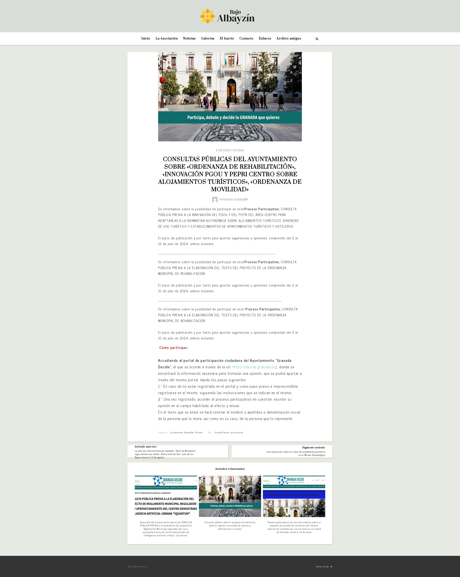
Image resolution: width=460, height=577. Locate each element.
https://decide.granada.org (255, 367)
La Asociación (167, 39)
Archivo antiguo (289, 39)
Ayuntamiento (176, 432)
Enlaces (265, 39)
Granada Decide (221, 432)
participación (236, 432)
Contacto (247, 39)
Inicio (145, 39)
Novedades (189, 432)
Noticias (189, 39)
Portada (198, 432)
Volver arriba (322, 566)
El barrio (227, 39)
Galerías (208, 39)
